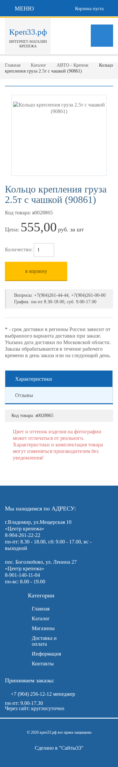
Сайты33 (71, 748)
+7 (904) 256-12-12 (31, 694)
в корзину (36, 271)
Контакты (43, 663)
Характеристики (33, 379)
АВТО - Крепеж (72, 65)
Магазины (43, 628)
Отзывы (24, 395)
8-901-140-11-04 (22, 575)
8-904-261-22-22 (22, 535)
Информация (46, 654)
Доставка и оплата (44, 641)
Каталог (38, 65)
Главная (12, 65)
